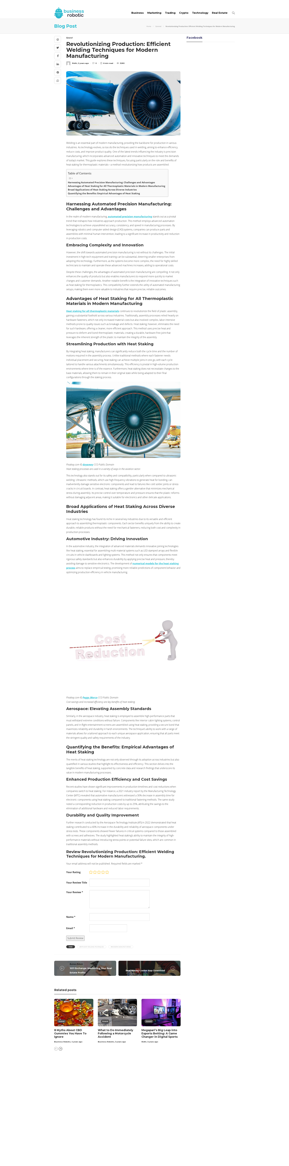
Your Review (74, 892)
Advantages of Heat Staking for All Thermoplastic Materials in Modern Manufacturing (116, 185)
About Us (60, 3)
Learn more (189, 1074)
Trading (170, 12)
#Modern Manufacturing (121, 947)
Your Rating (73, 872)
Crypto (183, 12)
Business (137, 12)
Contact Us (133, 3)
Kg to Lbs (83, 1103)
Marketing (154, 12)
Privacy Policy (226, 1158)
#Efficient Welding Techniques (91, 947)
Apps (83, 1071)
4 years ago (76, 1042)
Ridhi (143, 1042)
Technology (200, 12)
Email (70, 928)
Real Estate (219, 12)
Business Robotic (76, 964)
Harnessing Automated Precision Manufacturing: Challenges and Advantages (111, 182)
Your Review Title (76, 882)
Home (148, 26)
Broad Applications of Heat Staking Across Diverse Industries (102, 189)
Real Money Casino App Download (145, 970)
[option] (74, 1021)
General (158, 26)
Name (70, 917)
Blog (73, 3)
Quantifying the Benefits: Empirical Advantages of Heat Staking (104, 193)
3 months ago (138, 1081)
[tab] (153, 1062)
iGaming (161, 966)
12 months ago (138, 1133)
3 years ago (120, 1042)
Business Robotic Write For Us (101, 3)
